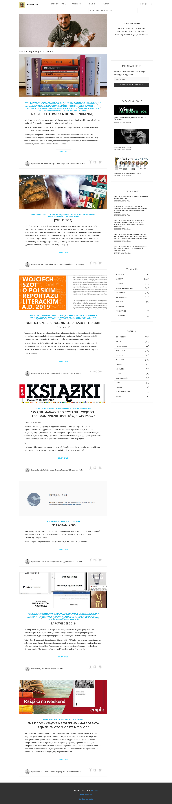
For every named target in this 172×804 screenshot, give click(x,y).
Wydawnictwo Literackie (72, 102)
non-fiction (79, 470)
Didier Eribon (79, 215)
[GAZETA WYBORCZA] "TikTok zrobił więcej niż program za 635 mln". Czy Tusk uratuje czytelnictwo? (130, 249)
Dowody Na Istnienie (54, 102)
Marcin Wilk (49, 317)
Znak (44, 102)
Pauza (72, 616)
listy (118, 383)
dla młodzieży (122, 378)
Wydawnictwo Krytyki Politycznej (38, 107)
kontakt (94, 790)
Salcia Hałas (33, 104)
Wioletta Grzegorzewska (68, 615)
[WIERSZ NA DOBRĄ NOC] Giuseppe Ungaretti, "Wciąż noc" (130, 119)
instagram (59, 562)
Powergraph (90, 105)
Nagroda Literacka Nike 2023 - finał (127, 173)
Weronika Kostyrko (90, 104)
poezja (118, 341)
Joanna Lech (83, 615)
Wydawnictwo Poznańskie (48, 615)
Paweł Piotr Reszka (80, 110)
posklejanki (121, 311)
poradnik (120, 387)
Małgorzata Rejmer (90, 316)
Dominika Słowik (72, 216)
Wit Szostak (93, 615)
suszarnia (120, 306)
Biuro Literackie (31, 102)
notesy (118, 396)
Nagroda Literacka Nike (59, 105)
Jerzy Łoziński (57, 107)
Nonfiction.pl (90, 317)
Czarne (81, 105)
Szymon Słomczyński (35, 613)
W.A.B (40, 102)
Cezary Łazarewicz (57, 316)
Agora (84, 102)
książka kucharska (123, 392)
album (118, 373)
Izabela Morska (53, 110)
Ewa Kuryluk (74, 105)
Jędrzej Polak (84, 613)
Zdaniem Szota (33, 4)
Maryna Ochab (89, 215)
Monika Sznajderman (35, 108)
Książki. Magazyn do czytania (65, 408)
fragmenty (120, 315)
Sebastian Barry (71, 618)
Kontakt (105, 4)
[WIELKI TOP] (63, 220)
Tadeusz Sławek (62, 108)
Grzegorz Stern (79, 317)
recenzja (59, 470)
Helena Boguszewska (38, 616)
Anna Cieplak (54, 613)
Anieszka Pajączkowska (59, 319)
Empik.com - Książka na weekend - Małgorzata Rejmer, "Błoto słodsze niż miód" (63, 725)
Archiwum (77, 4)
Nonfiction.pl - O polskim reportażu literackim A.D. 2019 (63, 325)
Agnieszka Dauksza (56, 104)
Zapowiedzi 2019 (63, 623)
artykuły (60, 164)
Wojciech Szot (35, 164)
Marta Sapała (34, 316)
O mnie (92, 4)
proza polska (80, 164)
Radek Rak (42, 110)
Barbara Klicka (47, 618)
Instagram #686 (63, 525)
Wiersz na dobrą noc (124, 288)
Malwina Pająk (59, 618)
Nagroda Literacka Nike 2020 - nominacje (63, 114)
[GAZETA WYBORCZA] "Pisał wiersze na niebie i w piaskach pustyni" (131, 197)
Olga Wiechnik (93, 618)
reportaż (78, 374)
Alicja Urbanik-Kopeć (42, 319)
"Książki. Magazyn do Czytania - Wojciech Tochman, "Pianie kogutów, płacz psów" (63, 414)
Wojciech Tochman (76, 108)
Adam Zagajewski (49, 108)
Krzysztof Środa (94, 107)
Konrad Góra (44, 104)
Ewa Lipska (83, 107)
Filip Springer (45, 316)
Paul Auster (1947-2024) (123, 147)
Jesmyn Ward (82, 618)
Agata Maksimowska (55, 619)
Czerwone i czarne (94, 102)
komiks (119, 364)
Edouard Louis (90, 616)
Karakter (38, 215)
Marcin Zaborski (75, 319)
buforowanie (121, 297)
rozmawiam (120, 293)
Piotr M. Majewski (65, 110)
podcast (119, 302)
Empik (66, 719)
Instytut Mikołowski (71, 107)
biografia (120, 369)
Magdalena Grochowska (40, 105)
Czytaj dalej (63, 152)
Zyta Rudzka (79, 616)
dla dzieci (120, 360)
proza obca (120, 351)
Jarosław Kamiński (71, 613)
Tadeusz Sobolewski (91, 108)
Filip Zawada (33, 615)
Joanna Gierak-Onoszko (73, 104)
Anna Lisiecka (87, 319)
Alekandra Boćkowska (73, 316)
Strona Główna (58, 4)
